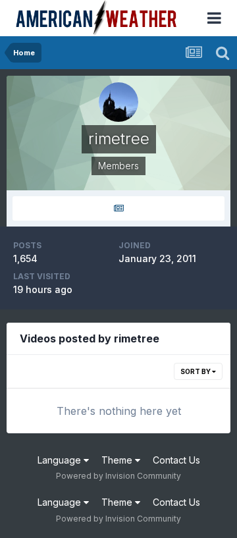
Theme (118, 460)
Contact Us (176, 460)
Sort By (196, 371)
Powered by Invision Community (118, 476)
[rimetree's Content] (118, 208)
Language (61, 460)
